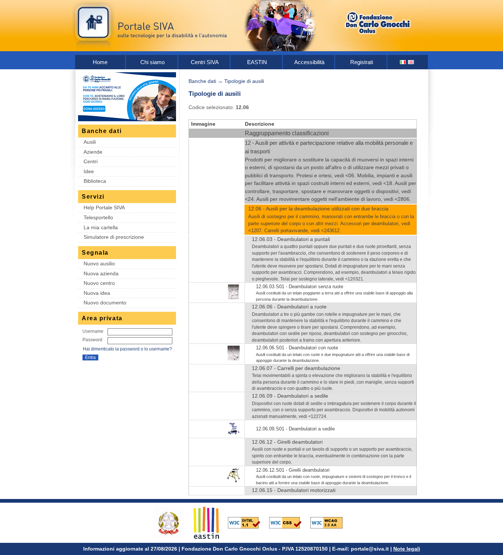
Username (92, 331)
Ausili (90, 142)
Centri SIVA (205, 62)
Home (100, 62)
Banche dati (202, 81)
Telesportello (98, 217)
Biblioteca (95, 181)
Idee (89, 171)
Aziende (93, 152)
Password (92, 340)
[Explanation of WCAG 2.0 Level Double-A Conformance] (330, 522)
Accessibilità (309, 62)
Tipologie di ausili (244, 81)
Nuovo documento (105, 303)
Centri (91, 161)
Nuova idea (97, 293)
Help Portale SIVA (104, 207)
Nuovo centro (99, 283)
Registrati (361, 62)
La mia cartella (101, 227)
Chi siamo (152, 62)
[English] (411, 62)
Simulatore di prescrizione (114, 237)
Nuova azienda (101, 273)
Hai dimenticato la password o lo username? (127, 349)
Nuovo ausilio (99, 263)
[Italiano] (403, 62)
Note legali (406, 549)
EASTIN (257, 62)
